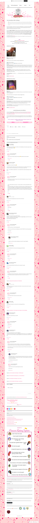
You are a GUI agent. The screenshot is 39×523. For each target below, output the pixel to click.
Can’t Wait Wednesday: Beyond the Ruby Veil (11, 418)
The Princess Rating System (14, 5)
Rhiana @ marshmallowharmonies (13, 213)
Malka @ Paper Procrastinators (12, 262)
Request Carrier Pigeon (9, 502)
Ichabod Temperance (11, 144)
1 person (10, 149)
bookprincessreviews (21, 40)
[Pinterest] (14, 409)
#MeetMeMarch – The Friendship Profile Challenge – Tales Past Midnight (18, 310)
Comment (29, 393)
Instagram (10, 107)
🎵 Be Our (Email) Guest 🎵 (9, 498)
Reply (8, 151)
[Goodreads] (13, 409)
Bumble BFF (14, 35)
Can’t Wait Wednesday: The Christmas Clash (11, 424)
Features (25, 5)
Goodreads (13, 107)
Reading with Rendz (11, 245)
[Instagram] (7, 409)
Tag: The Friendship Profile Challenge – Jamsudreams (15, 381)
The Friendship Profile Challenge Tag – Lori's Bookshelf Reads (16, 375)
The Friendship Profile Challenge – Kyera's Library (15, 378)
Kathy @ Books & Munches (12, 162)
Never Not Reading (11, 301)
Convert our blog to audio (9, 479)
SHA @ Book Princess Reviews (15, 133)
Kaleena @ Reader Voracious (14, 353)
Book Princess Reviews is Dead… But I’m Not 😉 (12, 422)
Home (8, 5)
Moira (9, 283)
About (8, 6)
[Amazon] (11, 409)
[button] (13, 122)
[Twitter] (9, 409)
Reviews (21, 5)
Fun (29, 5)
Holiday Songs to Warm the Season (10, 423)
